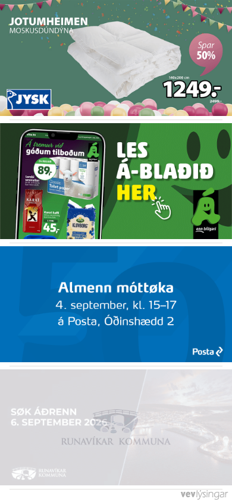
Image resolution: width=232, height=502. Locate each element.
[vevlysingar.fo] (203, 497)
